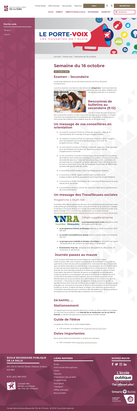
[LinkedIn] (125, 364)
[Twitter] (117, 364)
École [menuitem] (50, 12)
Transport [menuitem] (105, 12)
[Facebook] (113, 364)
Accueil (57, 57)
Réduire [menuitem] (111, 6)
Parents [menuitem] (59, 12)
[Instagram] (121, 364)
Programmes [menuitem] (93, 12)
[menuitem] (94, 6)
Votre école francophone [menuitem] (65, 367)
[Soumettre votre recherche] (116, 12)
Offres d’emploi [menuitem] (54, 6)
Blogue (7, 30)
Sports (7, 34)
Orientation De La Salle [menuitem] (75, 12)
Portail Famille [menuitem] (40, 6)
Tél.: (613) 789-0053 (17, 377)
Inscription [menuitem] (59, 383)
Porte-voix (10, 24)
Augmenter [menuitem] (107, 6)
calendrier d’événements (86, 342)
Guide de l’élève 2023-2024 (95, 328)
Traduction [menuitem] (78, 6)
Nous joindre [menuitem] (67, 6)
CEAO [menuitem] (56, 371)
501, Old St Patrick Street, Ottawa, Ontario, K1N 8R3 (27, 368)
